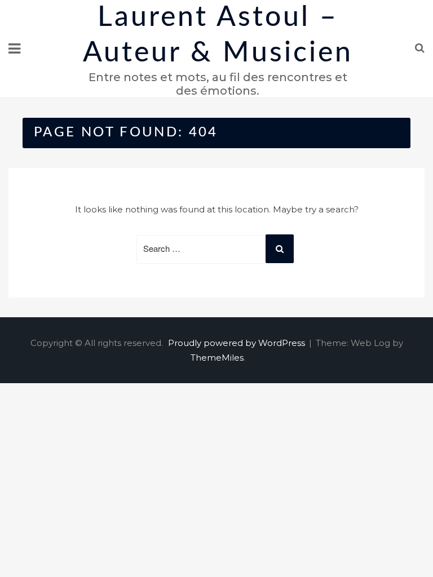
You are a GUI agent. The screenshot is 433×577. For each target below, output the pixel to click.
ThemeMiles (217, 357)
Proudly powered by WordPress (237, 343)
